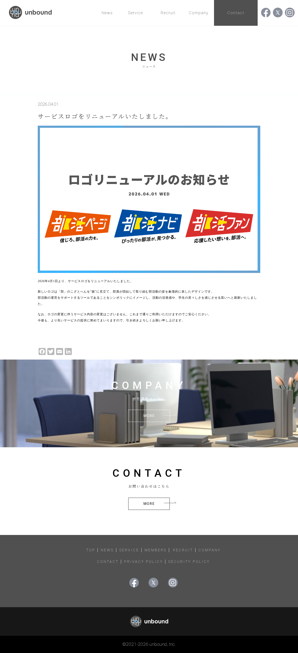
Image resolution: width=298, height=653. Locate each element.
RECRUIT (183, 550)
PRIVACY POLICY (143, 562)
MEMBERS (156, 550)
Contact (235, 12)
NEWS (107, 550)
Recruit (168, 12)
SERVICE (129, 550)
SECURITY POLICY (189, 562)
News (107, 12)
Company (199, 12)
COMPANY (210, 550)
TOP (90, 550)
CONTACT (108, 562)
